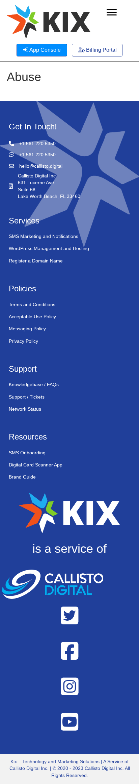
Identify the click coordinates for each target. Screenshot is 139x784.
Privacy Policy (23, 341)
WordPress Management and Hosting (49, 248)
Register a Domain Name (36, 260)
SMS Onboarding (27, 452)
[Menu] (111, 12)
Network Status (25, 409)
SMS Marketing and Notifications (43, 236)
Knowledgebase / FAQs (34, 384)
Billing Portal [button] (101, 50)
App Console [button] (44, 50)
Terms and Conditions (32, 304)
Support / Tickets (27, 397)
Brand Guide (22, 477)
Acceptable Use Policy (32, 316)
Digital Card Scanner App (35, 464)
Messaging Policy (27, 328)
